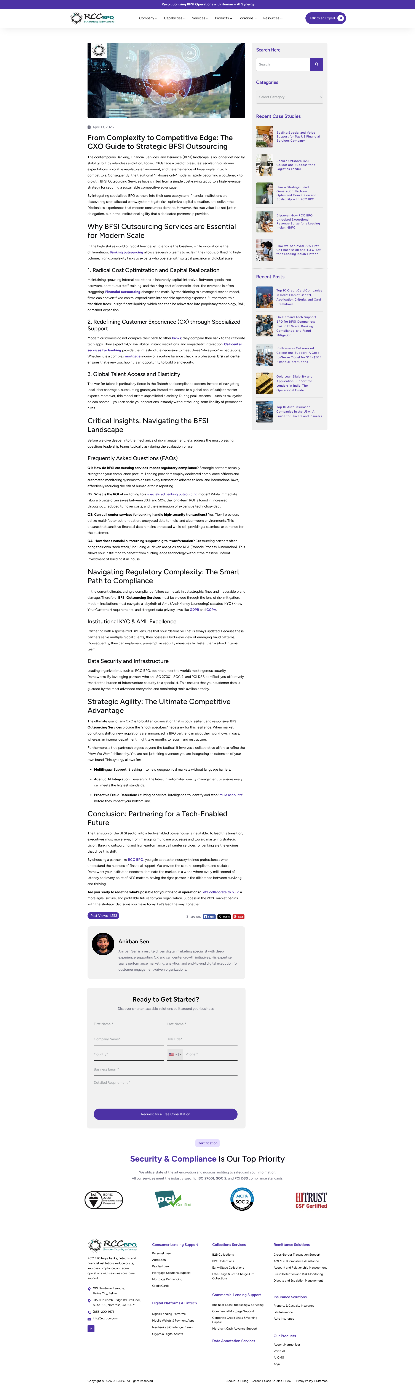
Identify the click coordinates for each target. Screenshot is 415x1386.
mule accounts (230, 795)
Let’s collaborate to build (220, 892)
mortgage (132, 356)
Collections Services (229, 1244)
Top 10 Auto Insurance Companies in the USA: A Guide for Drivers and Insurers (299, 411)
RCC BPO (135, 860)
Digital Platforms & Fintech (174, 1303)
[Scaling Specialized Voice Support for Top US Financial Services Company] (264, 136)
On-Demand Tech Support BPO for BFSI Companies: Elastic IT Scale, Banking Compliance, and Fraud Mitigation (296, 326)
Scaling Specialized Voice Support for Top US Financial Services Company (298, 136)
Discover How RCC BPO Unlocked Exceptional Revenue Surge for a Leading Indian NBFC (298, 221)
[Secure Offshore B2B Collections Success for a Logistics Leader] (264, 165)
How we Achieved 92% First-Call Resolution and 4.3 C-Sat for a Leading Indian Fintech (298, 250)
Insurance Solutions (290, 1297)
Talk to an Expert (322, 18)
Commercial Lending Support (236, 1295)
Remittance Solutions (292, 1244)
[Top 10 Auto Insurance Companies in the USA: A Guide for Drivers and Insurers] (264, 412)
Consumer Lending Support (175, 1244)
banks (176, 338)
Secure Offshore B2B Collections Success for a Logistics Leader (295, 165)
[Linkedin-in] (91, 1328)
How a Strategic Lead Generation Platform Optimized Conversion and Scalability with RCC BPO (296, 193)
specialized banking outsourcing (172, 494)
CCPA (211, 610)
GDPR (194, 610)
